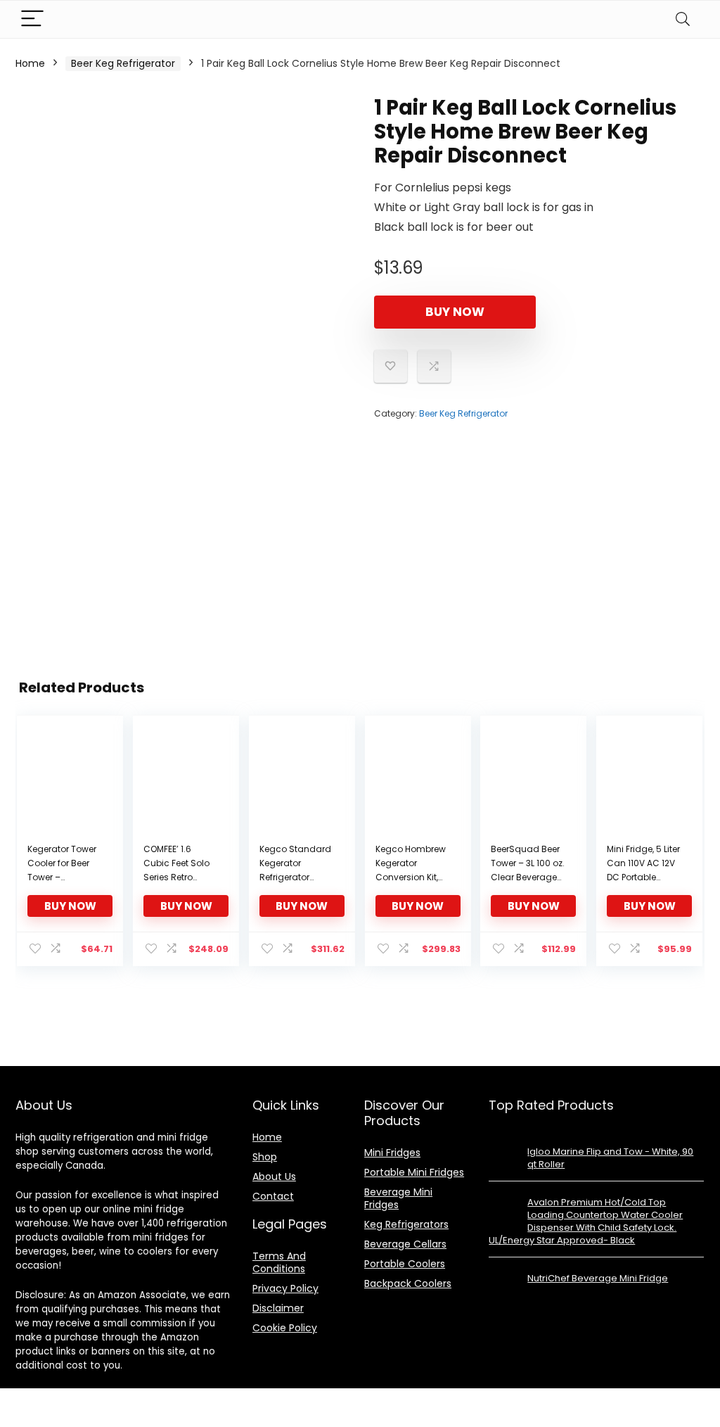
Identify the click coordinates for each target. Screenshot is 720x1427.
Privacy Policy (285, 1288)
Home (30, 63)
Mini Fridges (392, 1153)
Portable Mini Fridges (414, 1172)
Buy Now (454, 311)
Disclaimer (278, 1308)
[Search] (683, 19)
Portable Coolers (404, 1264)
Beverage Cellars (405, 1244)
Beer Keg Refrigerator (123, 63)
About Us (274, 1176)
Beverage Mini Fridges (398, 1198)
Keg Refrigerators (406, 1224)
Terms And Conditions (279, 1262)
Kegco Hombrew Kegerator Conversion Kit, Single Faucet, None (410, 877)
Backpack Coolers (407, 1283)
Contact (273, 1196)
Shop (264, 1157)
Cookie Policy (284, 1328)
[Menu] (32, 19)
